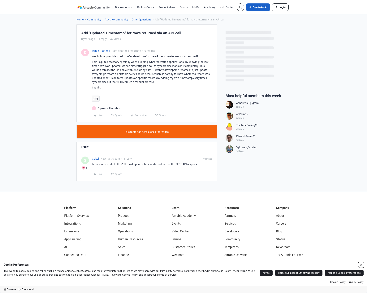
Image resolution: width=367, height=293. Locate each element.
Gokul (95, 158)
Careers (281, 223)
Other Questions (141, 19)
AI (65, 247)
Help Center (227, 7)
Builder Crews (145, 7)
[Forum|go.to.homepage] (93, 7)
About (280, 215)
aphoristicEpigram (247, 103)
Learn (175, 208)
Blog (279, 231)
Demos (176, 239)
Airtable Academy (184, 215)
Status (280, 239)
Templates (231, 247)
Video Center (180, 231)
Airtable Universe (235, 255)
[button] (258, 7)
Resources (231, 208)
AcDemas (242, 114)
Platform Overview (76, 215)
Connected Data (75, 255)
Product (123, 215)
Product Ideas (166, 7)
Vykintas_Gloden (246, 147)
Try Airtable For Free (289, 255)
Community (94, 19)
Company (282, 208)
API (96, 98)
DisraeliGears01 (246, 136)
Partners (230, 215)
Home (80, 19)
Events (184, 7)
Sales (121, 247)
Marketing (125, 223)
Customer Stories (183, 247)
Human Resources (130, 239)
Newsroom (283, 247)
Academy (209, 7)
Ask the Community (116, 19)
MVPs (195, 7)
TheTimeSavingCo (247, 125)
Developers (231, 231)
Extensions (71, 231)
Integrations (72, 223)
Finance (123, 255)
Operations (125, 231)
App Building (72, 239)
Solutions (124, 208)
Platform (70, 208)
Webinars (178, 255)
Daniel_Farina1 (101, 51)
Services (230, 223)
